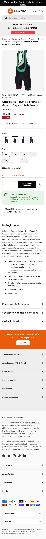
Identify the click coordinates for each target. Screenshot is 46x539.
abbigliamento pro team (12, 428)
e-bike (33, 431)
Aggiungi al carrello (27, 184)
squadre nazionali (31, 428)
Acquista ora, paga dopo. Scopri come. (18, 123)
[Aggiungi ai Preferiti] (41, 184)
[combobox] (23, 17)
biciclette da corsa (10, 431)
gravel (25, 431)
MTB (20, 431)
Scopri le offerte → (23, 32)
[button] (42, 11)
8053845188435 (7, 97)
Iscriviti (23, 343)
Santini (5, 95)
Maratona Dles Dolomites (19, 444)
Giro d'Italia (27, 441)
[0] (38, 11)
